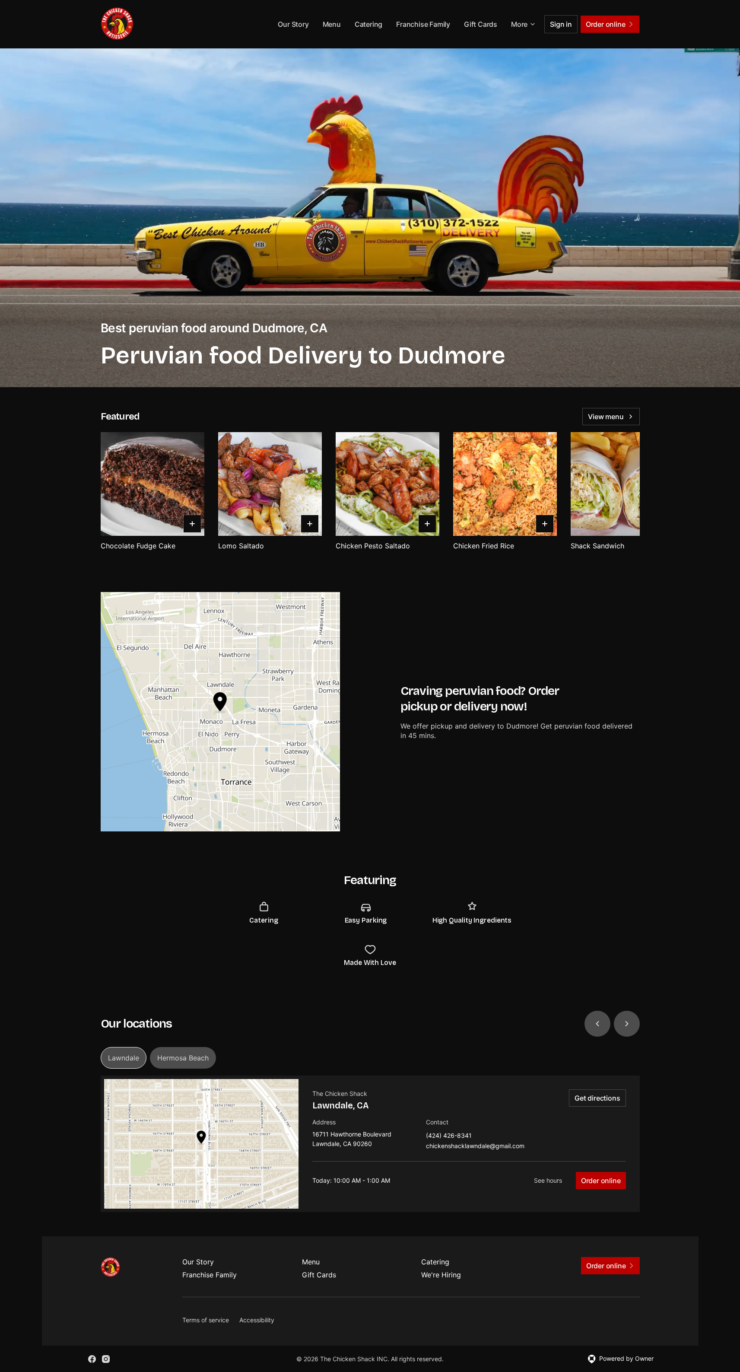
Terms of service (205, 1320)
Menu (332, 24)
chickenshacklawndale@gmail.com (475, 1146)
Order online (601, 1180)
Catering (368, 24)
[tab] (123, 1058)
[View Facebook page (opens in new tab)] (92, 1359)
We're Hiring (441, 1274)
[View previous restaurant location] (597, 1024)
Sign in (561, 24)
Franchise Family (423, 24)
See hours (548, 1180)
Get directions (597, 1098)
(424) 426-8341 (449, 1136)
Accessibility (256, 1320)
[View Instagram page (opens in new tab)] (106, 1359)
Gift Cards (480, 24)
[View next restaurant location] (627, 1024)
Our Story (293, 24)
